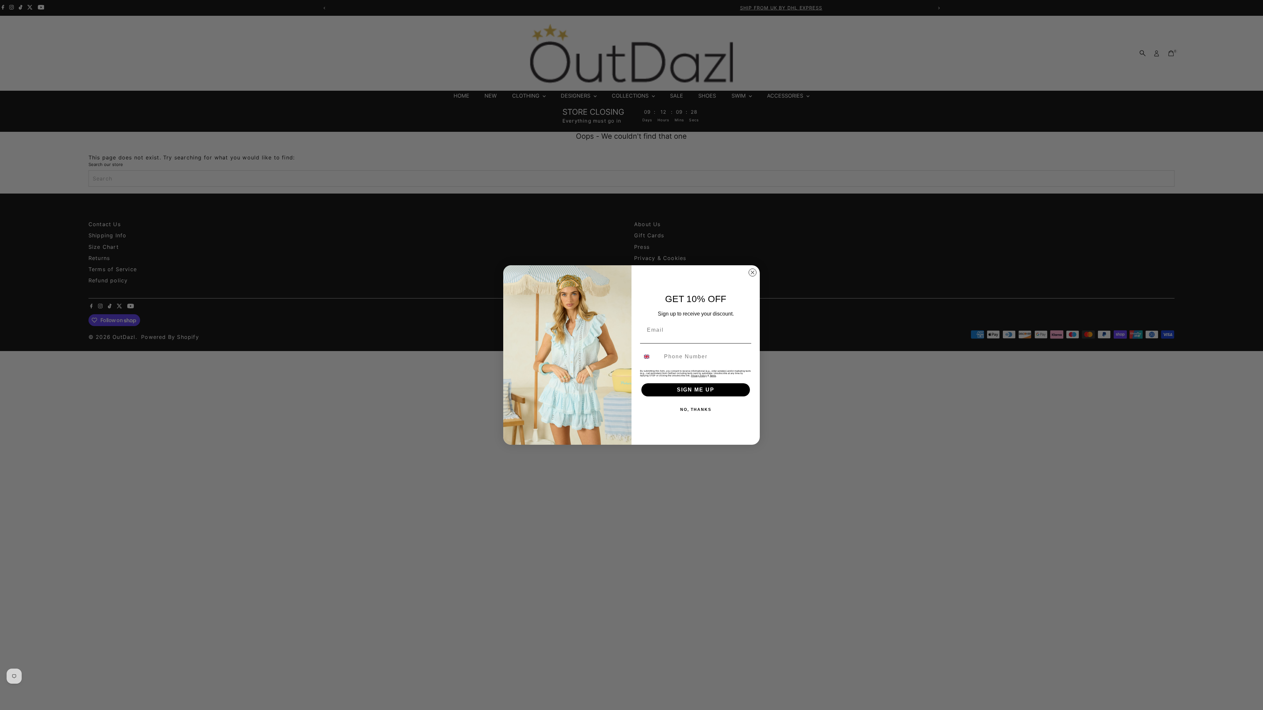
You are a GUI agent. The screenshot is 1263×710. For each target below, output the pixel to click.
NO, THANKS (695, 409)
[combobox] (650, 356)
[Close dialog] (752, 272)
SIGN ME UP (695, 389)
